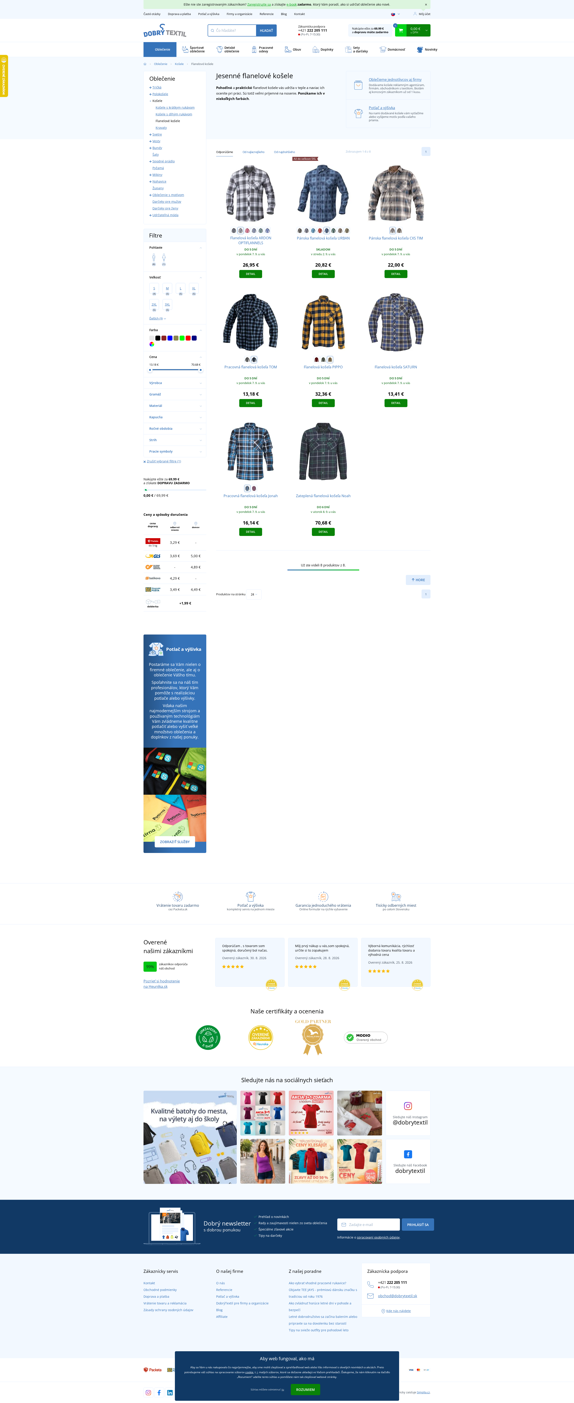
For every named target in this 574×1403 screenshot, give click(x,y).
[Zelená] (261, 230)
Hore (420, 580)
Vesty (156, 141)
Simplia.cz (423, 1392)
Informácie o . (368, 1237)
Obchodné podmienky (160, 1290)
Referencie (267, 14)
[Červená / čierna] (316, 359)
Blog (284, 14)
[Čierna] (234, 230)
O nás (220, 1283)
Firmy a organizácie (239, 14)
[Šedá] (240, 230)
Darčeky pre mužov (166, 201)
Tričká (156, 87)
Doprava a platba (179, 14)
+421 (312, 30)
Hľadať (266, 30)
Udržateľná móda (165, 215)
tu (283, 1389)
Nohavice (159, 181)
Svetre (157, 134)
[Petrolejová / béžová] (392, 230)
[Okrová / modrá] (330, 359)
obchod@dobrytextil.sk (397, 1295)
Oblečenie (160, 64)
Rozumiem (305, 1389)
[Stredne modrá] (267, 230)
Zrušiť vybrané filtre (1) (164, 461)
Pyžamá (158, 168)
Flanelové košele (168, 121)
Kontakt (299, 14)
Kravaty (161, 127)
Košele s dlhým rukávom (174, 114)
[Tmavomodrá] (254, 230)
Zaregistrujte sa (259, 4)
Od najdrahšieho (284, 152)
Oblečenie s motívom (168, 195)
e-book (292, 4)
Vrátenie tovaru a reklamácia (165, 1303)
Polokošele (160, 94)
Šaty (155, 154)
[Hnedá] (340, 230)
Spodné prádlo (163, 161)
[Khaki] (347, 230)
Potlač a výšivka (208, 14)
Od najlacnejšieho (254, 152)
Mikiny (157, 175)
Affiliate (222, 1317)
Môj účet (424, 14)
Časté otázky (152, 14)
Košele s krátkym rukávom (175, 107)
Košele (179, 64)
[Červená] (247, 230)
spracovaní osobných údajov (378, 1237)
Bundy (157, 148)
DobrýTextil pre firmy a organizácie (242, 1303)
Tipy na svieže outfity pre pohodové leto (318, 1330)
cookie (249, 1372)
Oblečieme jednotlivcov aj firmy (395, 79)
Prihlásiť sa (418, 1224)
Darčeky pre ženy (165, 208)
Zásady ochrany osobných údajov (168, 1310)
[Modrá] (313, 230)
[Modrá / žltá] (399, 230)
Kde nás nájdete (398, 1311)
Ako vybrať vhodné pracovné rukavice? (317, 1283)
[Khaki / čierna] (323, 359)
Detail (250, 274)
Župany (158, 188)
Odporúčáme (224, 152)
